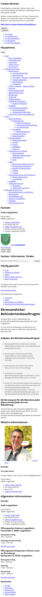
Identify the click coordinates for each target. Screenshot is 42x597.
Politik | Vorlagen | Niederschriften (22, 86)
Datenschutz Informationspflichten (21, 114)
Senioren (16, 149)
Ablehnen (4, 28)
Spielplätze (17, 147)
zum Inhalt (9, 34)
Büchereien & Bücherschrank (23, 164)
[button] (23, 445)
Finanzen (12, 88)
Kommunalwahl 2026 (20, 73)
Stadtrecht (12, 97)
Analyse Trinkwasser (20, 103)
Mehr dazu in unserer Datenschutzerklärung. (18, 24)
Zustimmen (5, 30)
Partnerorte (13, 67)
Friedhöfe (12, 106)
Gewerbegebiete (19, 136)
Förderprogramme (19, 134)
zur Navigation (10, 41)
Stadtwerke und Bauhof (17, 101)
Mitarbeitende (18, 82)
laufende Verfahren (23, 123)
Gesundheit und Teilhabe (18, 151)
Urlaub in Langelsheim (17, 199)
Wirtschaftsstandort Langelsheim (21, 192)
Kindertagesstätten (20, 140)
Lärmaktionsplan (22, 127)
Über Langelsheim (15, 58)
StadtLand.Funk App (16, 183)
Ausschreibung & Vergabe (18, 108)
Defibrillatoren (18, 158)
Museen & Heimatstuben (22, 168)
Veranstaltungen (15, 60)
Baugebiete (17, 129)
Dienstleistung (18, 75)
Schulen (15, 142)
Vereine (15, 173)
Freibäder (12, 201)
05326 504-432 (13, 485)
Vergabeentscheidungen (22, 112)
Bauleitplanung (18, 121)
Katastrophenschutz (20, 177)
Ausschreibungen (19, 110)
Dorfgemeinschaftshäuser (22, 166)
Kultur (11, 162)
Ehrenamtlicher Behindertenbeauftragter (22, 154)
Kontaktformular (13, 227)
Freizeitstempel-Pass (16, 203)
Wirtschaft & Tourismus (13, 190)
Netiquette (16, 186)
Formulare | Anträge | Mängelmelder (26, 78)
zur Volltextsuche (11, 36)
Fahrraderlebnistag (16, 196)
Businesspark (13, 194)
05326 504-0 (12, 222)
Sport (15, 160)
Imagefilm (12, 181)
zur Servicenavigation (13, 43)
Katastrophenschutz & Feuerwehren (22, 175)
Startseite (8, 298)
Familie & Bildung (15, 138)
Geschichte (13, 62)
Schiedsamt (17, 84)
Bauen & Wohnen (15, 119)
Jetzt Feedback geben (8, 290)
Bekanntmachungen (16, 93)
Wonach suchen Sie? (8, 261)
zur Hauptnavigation (12, 38)
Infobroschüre (14, 65)
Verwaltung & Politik (12, 69)
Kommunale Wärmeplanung (26, 125)
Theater (15, 170)
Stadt (7, 56)
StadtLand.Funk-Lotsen (21, 188)
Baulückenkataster (23, 132)
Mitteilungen (13, 95)
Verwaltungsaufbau (20, 80)
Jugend (15, 145)
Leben (7, 116)
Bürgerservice (14, 71)
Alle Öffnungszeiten (8, 546)
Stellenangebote (15, 99)
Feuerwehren (17, 179)
